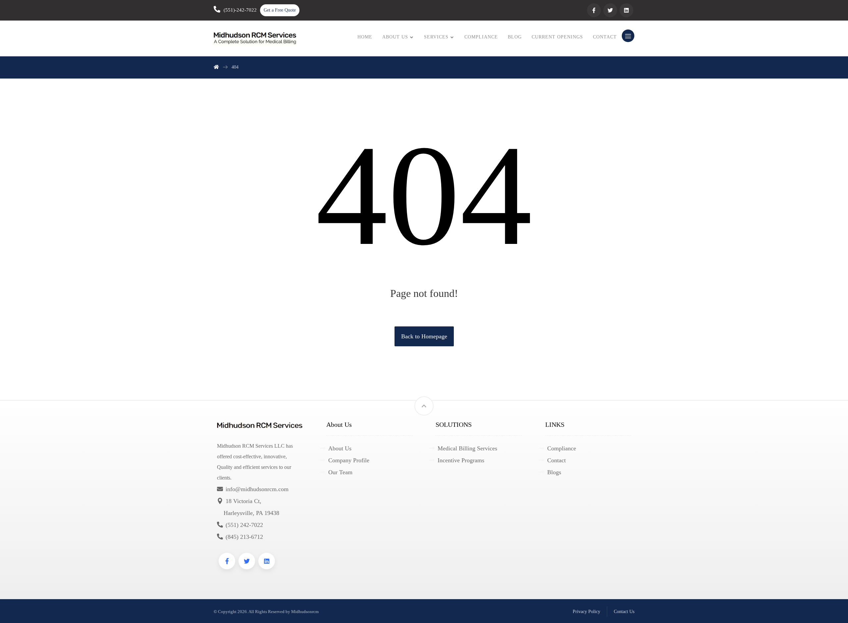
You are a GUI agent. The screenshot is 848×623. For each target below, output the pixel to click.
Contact (556, 460)
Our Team (340, 472)
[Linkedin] (626, 10)
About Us (339, 448)
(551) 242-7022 (244, 525)
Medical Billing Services (467, 448)
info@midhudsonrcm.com (257, 489)
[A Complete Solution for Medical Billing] (255, 38)
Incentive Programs (461, 460)
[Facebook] (594, 10)
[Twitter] (610, 10)
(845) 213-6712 (244, 537)
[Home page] (216, 67)
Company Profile (348, 460)
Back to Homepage (424, 336)
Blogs (554, 472)
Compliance (561, 448)
